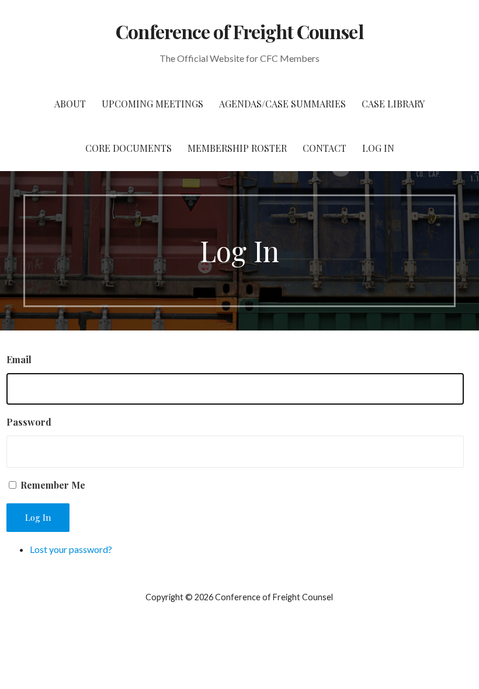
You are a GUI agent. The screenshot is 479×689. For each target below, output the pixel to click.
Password (28, 422)
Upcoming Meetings (152, 104)
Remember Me (52, 485)
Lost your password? (71, 549)
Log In (378, 148)
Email (19, 359)
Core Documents (128, 148)
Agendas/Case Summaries (282, 104)
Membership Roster (237, 148)
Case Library (393, 104)
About (70, 104)
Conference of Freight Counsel (239, 31)
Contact (324, 148)
